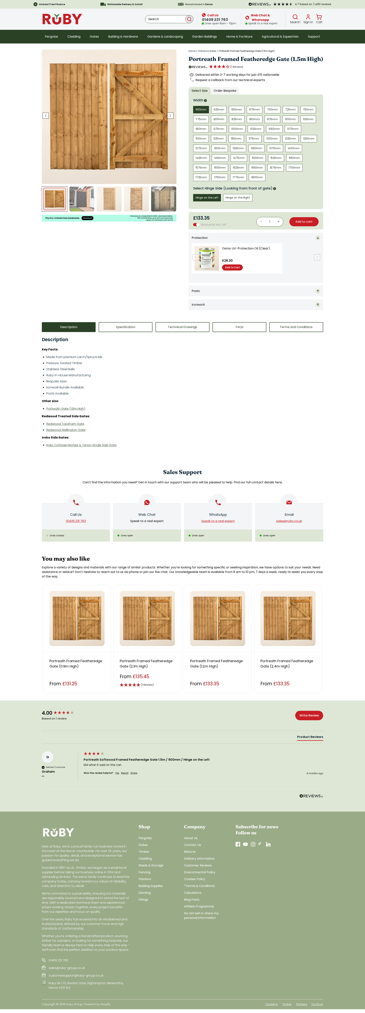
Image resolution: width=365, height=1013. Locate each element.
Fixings (143, 899)
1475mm (239, 158)
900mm (290, 119)
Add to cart (304, 221)
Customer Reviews (198, 865)
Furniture (317, 1004)
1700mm (294, 168)
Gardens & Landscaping (165, 36)
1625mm (238, 168)
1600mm (220, 168)
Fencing (144, 872)
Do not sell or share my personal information (201, 915)
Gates (94, 36)
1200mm (272, 138)
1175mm (254, 138)
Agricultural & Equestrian (280, 36)
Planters (145, 879)
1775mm (238, 177)
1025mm (255, 129)
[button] (226, 66)
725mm (290, 109)
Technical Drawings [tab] (182, 327)
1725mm (201, 177)
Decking (145, 893)
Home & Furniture (239, 36)
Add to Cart (232, 267)
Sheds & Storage (151, 865)
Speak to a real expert (147, 521)
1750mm (219, 177)
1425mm (201, 158)
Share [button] (133, 773)
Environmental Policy (199, 872)
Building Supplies (151, 886)
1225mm (290, 138)
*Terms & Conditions (199, 886)
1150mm (236, 138)
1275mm (201, 148)
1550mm (294, 158)
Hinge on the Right (238, 198)
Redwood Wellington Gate (66, 430)
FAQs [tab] (239, 327)
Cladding (73, 36)
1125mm (218, 138)
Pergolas (51, 36)
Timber (144, 852)
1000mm (237, 129)
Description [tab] (68, 327)
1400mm (294, 148)
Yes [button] (117, 773)
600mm (201, 109)
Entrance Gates (207, 51)
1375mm (275, 148)
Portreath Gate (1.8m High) (65, 408)
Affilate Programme (199, 906)
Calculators (192, 893)
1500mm (257, 158)
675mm (254, 109)
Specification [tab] (125, 327)
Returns (190, 852)
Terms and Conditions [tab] (296, 327)
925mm (308, 119)
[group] (62, 713)
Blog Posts (191, 899)
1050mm (274, 129)
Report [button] (125, 773)
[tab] (310, 738)
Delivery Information (199, 858)
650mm (236, 109)
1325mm (238, 148)
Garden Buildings (204, 36)
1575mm (201, 168)
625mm (219, 109)
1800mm (257, 177)
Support (314, 36)
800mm (218, 119)
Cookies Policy (194, 879)
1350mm (256, 148)
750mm (308, 109)
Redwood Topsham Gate (65, 424)
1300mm (219, 148)
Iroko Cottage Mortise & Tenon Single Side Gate (81, 445)
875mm (272, 119)
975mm (218, 129)
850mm (254, 119)
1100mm (201, 138)
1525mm (276, 158)
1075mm (293, 129)
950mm (201, 129)
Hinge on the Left (207, 198)
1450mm (220, 158)
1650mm (257, 168)
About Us (191, 838)
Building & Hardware (123, 36)
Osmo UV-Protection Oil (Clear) (246, 248)
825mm (237, 119)
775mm (201, 119)
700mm (272, 109)
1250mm (308, 138)
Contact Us (192, 845)
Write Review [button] (309, 715)
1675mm (275, 168)
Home (192, 51)
